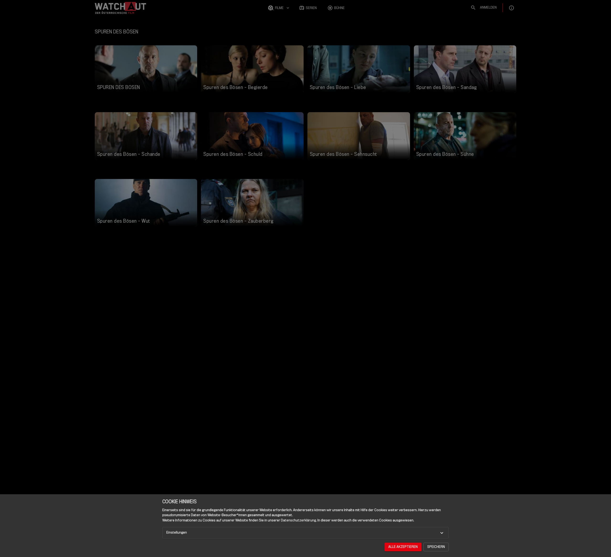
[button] (305, 533)
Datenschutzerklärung (298, 520)
